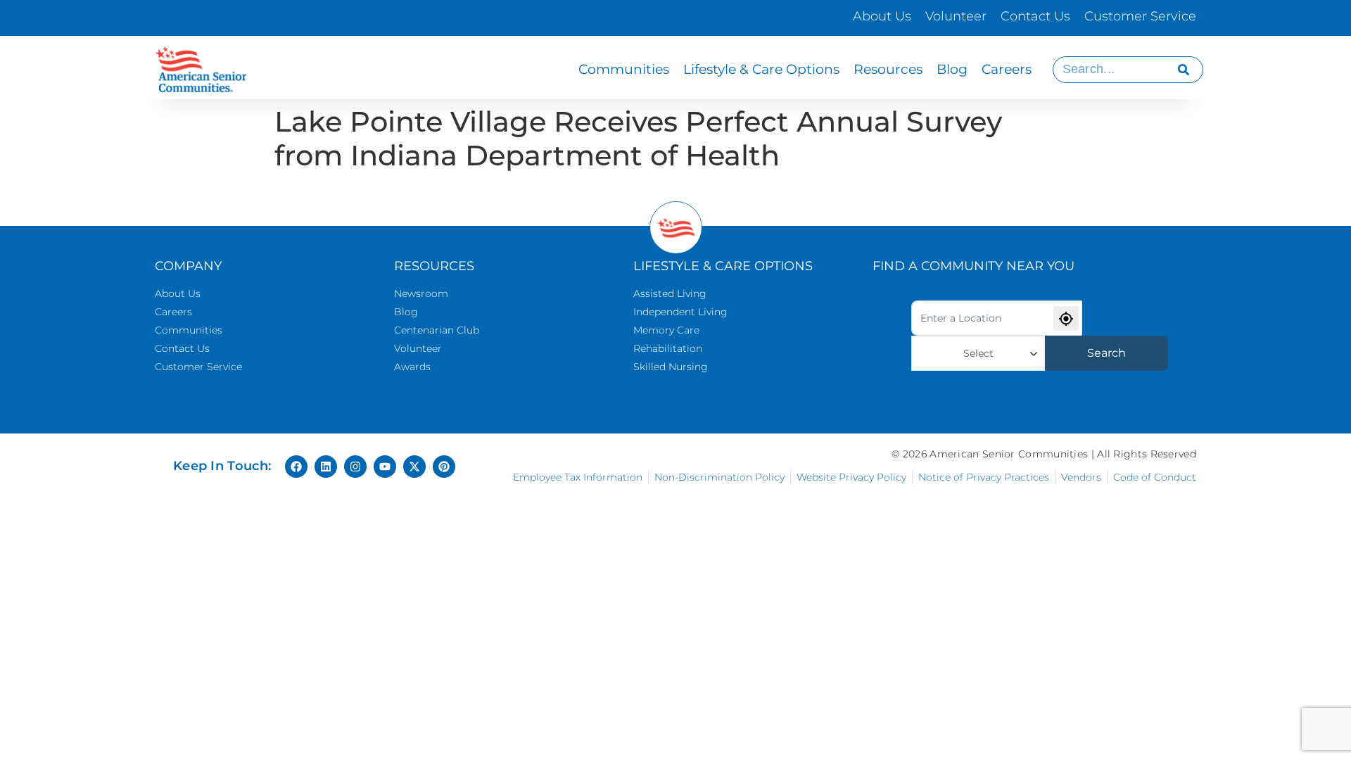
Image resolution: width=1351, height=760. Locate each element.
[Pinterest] (444, 466)
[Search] (1184, 69)
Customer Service (1140, 16)
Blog (952, 69)
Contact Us (1035, 16)
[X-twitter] (414, 466)
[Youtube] (385, 466)
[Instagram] (355, 466)
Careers (1007, 69)
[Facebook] (296, 466)
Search (1106, 353)
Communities (623, 69)
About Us (882, 16)
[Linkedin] (326, 466)
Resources (888, 69)
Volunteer (956, 16)
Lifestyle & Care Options (761, 69)
